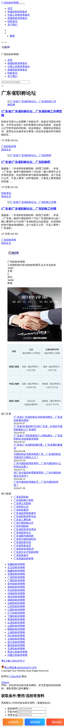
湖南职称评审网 (16, 600)
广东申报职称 (21, 526)
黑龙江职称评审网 (17, 652)
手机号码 (12, 711)
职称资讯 (12, 21)
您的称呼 (12, 708)
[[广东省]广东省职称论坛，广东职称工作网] (31, 202)
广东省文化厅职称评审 (26, 552)
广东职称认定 (21, 506)
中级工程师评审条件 (18, 15)
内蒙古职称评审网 (17, 655)
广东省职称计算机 (24, 500)
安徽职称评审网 (16, 564)
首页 (9, 8)
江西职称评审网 (16, 609)
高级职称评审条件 (17, 18)
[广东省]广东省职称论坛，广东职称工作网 (28, 208)
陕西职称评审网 (16, 629)
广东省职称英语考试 (25, 529)
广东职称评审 (8, 146)
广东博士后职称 (22, 503)
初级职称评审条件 (17, 11)
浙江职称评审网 (16, 642)
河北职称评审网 (16, 590)
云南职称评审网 (16, 639)
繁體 (12, 36)
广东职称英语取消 (24, 548)
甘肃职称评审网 (16, 574)
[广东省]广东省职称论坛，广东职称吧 (25, 162)
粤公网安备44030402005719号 (20, 667)
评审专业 (12, 715)
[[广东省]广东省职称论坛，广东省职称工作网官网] (32, 104)
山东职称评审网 (16, 622)
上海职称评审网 (16, 632)
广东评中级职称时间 (25, 539)
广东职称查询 (21, 510)
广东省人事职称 (22, 519)
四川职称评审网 (16, 635)
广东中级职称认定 (24, 523)
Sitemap (5, 682)
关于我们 (12, 24)
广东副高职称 (21, 497)
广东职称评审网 (10, 2)
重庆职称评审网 (16, 645)
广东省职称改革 (22, 545)
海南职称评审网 (16, 587)
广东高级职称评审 (24, 558)
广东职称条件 (21, 555)
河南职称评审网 (16, 593)
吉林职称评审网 (16, 603)
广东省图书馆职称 (24, 536)
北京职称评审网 (16, 567)
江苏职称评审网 (16, 606)
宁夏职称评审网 (16, 616)
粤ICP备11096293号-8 (13, 660)
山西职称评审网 (16, 626)
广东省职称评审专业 (25, 516)
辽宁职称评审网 (16, 613)
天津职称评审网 (16, 648)
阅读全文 (6, 149)
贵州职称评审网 (16, 583)
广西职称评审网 (16, 580)
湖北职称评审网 (16, 596)
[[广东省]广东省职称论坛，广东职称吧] (29, 155)
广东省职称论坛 (22, 532)
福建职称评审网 (16, 570)
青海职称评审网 (16, 619)
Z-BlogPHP (15, 676)
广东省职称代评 (22, 542)
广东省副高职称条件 (25, 513)
